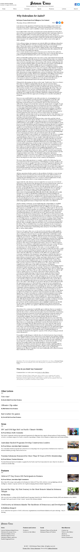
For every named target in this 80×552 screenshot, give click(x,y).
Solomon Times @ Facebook (48, 530)
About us (64, 534)
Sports (39, 9)
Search (76, 9)
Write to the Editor (67, 532)
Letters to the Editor (29, 532)
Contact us (65, 530)
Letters (64, 9)
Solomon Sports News (8, 535)
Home (3, 9)
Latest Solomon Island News (9, 530)
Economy (27, 9)
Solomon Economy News (8, 532)
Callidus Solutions (52, 548)
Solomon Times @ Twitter (48, 532)
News (14, 9)
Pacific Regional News (7, 539)
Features (51, 9)
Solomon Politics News (8, 534)
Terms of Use (66, 535)
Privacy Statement (67, 537)
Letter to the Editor (43, 372)
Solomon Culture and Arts (9, 537)
